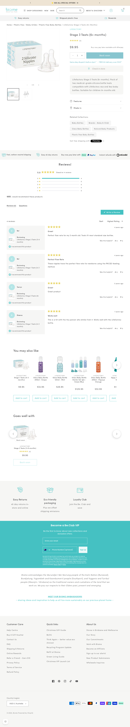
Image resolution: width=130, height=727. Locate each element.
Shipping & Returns (15, 648)
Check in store (98, 68)
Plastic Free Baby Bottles (83, 134)
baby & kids (31, 25)
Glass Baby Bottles (80, 129)
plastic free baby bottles (50, 25)
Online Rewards (14, 653)
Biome (15, 713)
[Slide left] (27, 85)
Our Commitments (94, 639)
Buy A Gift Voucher (15, 634)
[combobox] (47, 550)
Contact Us (12, 639)
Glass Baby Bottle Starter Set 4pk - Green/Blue (79, 380)
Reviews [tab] (11, 206)
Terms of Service (14, 667)
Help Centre (12, 630)
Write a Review (114, 213)
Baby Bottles (77, 123)
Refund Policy (13, 672)
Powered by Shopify (25, 713)
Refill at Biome (53, 652)
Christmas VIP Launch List (58, 661)
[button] (32, 10)
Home (9, 25)
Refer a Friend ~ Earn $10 (18, 658)
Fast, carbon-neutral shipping (18, 154)
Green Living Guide (55, 656)
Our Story (90, 634)
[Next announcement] (99, 3)
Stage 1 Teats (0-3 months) (21, 379)
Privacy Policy (57, 564)
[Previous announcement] (30, 3)
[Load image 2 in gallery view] (26, 94)
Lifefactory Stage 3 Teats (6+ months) (80, 25)
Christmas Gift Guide (56, 630)
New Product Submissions (98, 658)
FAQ (9, 644)
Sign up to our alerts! (96, 653)
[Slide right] (38, 85)
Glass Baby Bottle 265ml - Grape (40, 379)
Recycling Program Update (59, 647)
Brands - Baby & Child (99, 123)
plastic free (19, 25)
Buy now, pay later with (71, 155)
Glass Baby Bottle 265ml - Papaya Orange (98, 380)
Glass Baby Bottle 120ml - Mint (60, 379)
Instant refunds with (107, 155)
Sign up (83, 550)
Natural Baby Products (104, 129)
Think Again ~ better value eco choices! (61, 641)
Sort (101, 221)
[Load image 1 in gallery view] (13, 94)
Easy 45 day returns (49, 154)
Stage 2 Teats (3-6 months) (25, 448)
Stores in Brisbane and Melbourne (102, 630)
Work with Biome (94, 644)
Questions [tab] (23, 206)
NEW (46, 10)
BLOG (49, 634)
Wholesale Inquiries (95, 662)
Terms (64, 564)
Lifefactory (75, 29)
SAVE (52, 10)
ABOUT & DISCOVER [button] (94, 10)
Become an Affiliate (95, 648)
